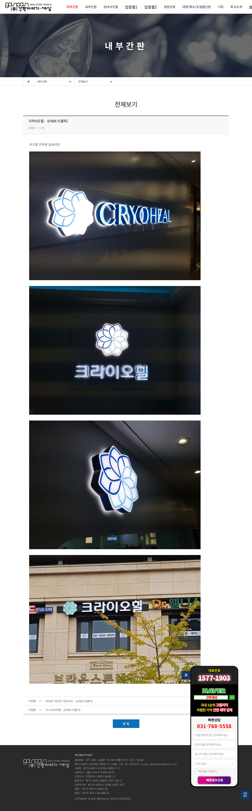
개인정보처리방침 (83, 755)
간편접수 (245, 794)
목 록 (126, 723)
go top (245, 804)
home (28, 81)
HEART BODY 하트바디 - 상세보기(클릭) (69, 701)
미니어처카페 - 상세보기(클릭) (62, 709)
